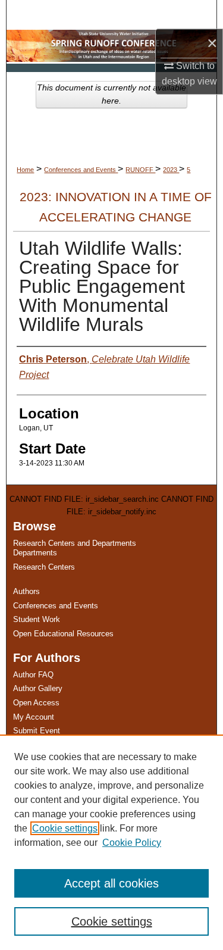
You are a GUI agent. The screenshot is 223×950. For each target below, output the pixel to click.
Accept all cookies (111, 883)
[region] (111, 842)
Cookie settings (65, 828)
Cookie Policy (131, 843)
